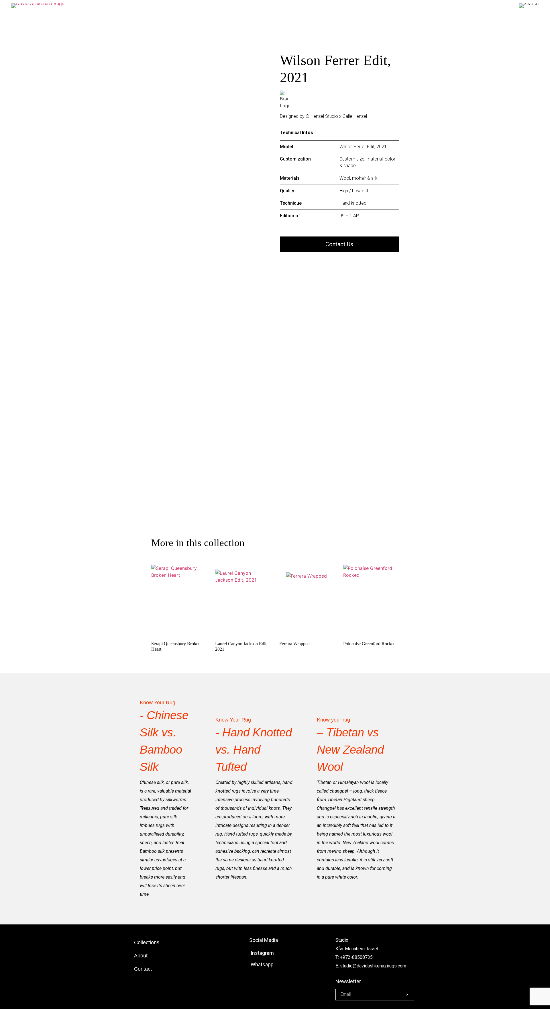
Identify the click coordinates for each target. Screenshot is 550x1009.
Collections (146, 942)
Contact (143, 969)
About (141, 956)
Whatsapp (262, 964)
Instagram (262, 953)
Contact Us (339, 244)
